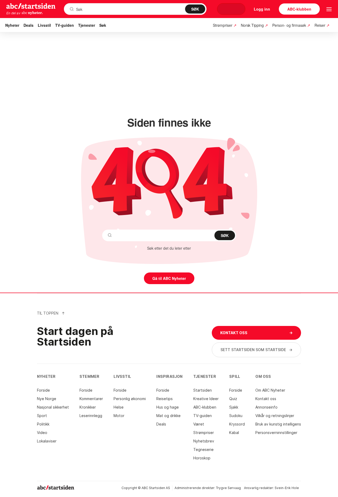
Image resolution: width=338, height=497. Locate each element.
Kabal (234, 432)
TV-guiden (64, 25)
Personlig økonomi (130, 398)
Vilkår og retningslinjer (274, 415)
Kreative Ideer (206, 398)
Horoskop (201, 458)
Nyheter (12, 25)
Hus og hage (167, 407)
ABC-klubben (204, 407)
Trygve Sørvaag (228, 488)
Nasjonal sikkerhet (53, 407)
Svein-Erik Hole (287, 488)
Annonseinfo (266, 407)
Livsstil (44, 25)
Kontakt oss (265, 398)
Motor (119, 415)
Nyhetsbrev (203, 441)
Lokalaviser (47, 441)
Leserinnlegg (90, 415)
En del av (13, 13)
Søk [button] (102, 25)
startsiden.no (30, 6)
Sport (42, 415)
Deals (29, 25)
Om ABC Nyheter (270, 390)
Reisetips (164, 398)
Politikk (43, 424)
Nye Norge (46, 398)
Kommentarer (91, 398)
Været (198, 424)
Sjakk (233, 407)
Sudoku (235, 415)
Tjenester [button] (86, 25)
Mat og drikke (168, 415)
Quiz (233, 398)
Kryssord (237, 424)
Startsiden (202, 390)
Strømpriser (203, 432)
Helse (119, 407)
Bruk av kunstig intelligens (278, 424)
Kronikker (87, 407)
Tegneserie (203, 449)
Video (42, 432)
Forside (43, 390)
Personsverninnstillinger (276, 432)
